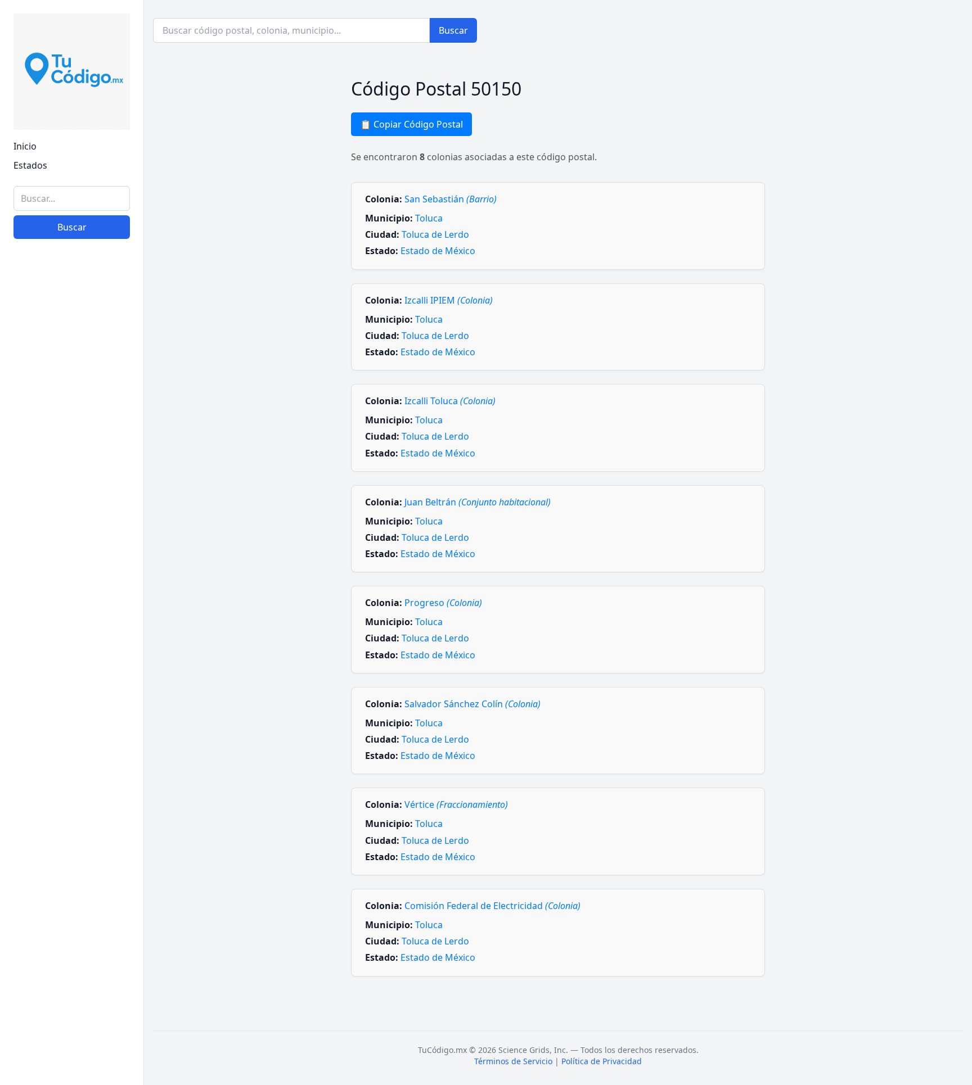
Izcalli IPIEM (448, 300)
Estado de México (437, 251)
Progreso (443, 602)
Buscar (72, 227)
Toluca (429, 218)
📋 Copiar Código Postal (411, 124)
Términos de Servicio (513, 1061)
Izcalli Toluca (450, 401)
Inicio (25, 146)
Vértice (456, 804)
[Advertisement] (72, 903)
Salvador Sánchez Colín (472, 704)
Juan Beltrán (477, 502)
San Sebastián (450, 199)
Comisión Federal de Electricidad (492, 905)
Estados (30, 165)
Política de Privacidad (601, 1061)
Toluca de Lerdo (435, 234)
